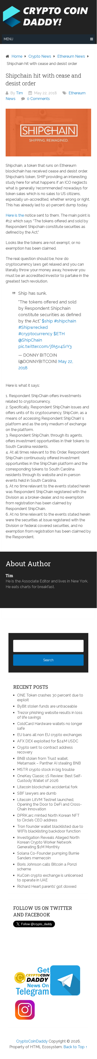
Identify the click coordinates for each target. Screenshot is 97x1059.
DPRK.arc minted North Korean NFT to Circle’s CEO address (48, 817)
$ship (47, 320)
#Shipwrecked (33, 327)
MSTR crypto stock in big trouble (45, 769)
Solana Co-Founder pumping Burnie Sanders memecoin (48, 855)
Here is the (15, 215)
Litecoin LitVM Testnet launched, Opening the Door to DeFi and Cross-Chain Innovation (49, 804)
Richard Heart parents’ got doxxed (46, 886)
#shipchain (65, 320)
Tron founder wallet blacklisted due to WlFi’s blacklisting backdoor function (50, 828)
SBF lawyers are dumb (36, 793)
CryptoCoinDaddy (32, 1041)
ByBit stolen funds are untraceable (47, 706)
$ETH (59, 333)
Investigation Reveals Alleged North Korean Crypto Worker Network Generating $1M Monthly (48, 842)
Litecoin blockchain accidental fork (47, 787)
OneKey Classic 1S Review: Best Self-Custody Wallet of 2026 (49, 778)
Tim (19, 93)
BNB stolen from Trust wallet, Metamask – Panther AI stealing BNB (49, 760)
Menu (8, 39)
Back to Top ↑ (75, 1047)
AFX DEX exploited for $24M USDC (47, 741)
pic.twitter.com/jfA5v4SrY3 (45, 346)
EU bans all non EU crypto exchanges (49, 735)
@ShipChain (30, 340)
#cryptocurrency (35, 333)
